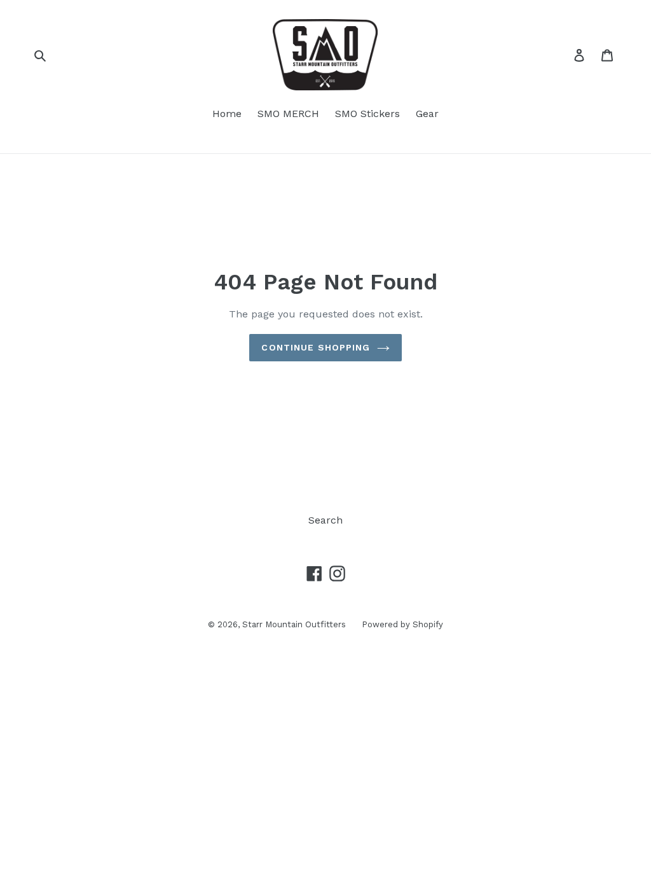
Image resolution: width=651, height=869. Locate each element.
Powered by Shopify (402, 624)
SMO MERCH (288, 114)
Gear (427, 114)
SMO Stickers (367, 114)
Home (227, 114)
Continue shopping (315, 347)
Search (325, 520)
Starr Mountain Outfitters (294, 624)
